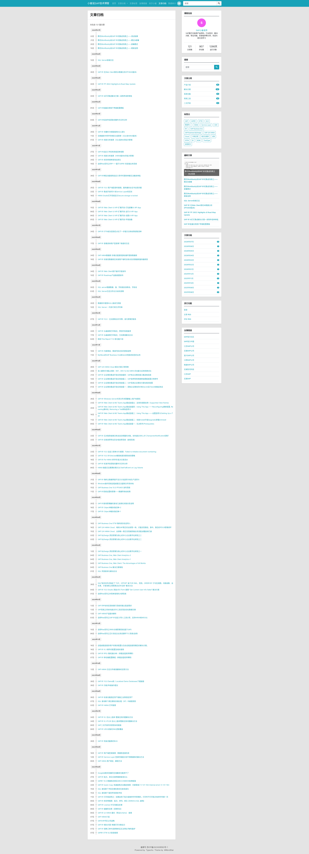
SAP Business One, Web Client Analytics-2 (114, 555)
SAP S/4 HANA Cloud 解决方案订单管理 (113, 367)
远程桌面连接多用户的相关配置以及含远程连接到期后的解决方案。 (123, 645)
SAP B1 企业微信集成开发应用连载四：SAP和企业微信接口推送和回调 (124, 375)
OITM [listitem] (187, 140)
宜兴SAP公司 (189, 355)
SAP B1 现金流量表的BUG (108, 741)
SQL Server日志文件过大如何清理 (111, 291)
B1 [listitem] (193, 140)
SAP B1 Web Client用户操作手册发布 (112, 271)
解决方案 (187, 89)
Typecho (149, 850)
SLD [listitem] (207, 121)
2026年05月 (189, 251)
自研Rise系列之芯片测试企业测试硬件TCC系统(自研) (118, 633)
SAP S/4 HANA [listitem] (209, 133)
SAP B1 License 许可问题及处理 (110, 805)
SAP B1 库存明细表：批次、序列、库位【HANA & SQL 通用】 (121, 801)
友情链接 (143, 3)
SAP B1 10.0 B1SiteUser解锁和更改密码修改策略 (116, 456)
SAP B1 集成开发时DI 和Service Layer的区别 (115, 192)
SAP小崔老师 (201, 30)
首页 (114, 3)
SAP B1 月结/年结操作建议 (108, 685)
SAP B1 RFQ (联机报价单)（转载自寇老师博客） (116, 653)
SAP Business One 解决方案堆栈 (110, 567)
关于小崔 (153, 3)
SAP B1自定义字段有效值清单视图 (111, 152)
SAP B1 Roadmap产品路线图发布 (110, 275)
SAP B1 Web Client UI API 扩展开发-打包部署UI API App (119, 207)
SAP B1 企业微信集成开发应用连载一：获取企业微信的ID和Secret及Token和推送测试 (130, 387)
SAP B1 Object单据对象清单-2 (109, 507)
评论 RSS (187, 319)
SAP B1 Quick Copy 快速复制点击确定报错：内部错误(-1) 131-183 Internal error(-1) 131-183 (133, 785)
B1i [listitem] (186, 129)
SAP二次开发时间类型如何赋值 (109, 725)
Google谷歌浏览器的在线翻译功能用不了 (113, 773)
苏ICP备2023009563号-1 (157, 847)
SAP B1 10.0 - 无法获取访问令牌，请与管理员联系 (117, 319)
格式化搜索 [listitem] (205, 136)
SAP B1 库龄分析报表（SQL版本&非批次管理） (116, 140)
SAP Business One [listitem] (196, 129)
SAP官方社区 (189, 337)
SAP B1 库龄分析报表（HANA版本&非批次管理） (116, 156)
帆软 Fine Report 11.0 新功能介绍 (110, 339)
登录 (185, 310)
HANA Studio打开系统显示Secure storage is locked (118, 196)
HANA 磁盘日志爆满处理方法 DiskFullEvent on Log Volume (120, 468)
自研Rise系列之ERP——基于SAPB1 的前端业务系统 (117, 164)
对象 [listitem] (213, 136)
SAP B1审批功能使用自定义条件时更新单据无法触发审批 (119, 176)
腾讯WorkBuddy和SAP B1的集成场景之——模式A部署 (118, 40)
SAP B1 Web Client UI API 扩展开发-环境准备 (115, 219)
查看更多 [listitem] (188, 144)
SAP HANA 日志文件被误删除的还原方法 (113, 669)
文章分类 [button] (122, 3)
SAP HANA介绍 (104, 817)
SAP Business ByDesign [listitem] (193, 133)
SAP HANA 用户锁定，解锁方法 (110, 761)
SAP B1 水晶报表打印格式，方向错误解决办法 (115, 335)
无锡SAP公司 (189, 351)
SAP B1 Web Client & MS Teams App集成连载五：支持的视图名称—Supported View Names (133, 403)
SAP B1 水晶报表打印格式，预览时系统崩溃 (114, 331)
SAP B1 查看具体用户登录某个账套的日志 (113, 243)
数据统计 (172, 3)
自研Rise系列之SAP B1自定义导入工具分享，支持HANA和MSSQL (123, 618)
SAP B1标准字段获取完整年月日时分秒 (112, 120)
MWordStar (169, 850)
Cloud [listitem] (187, 136)
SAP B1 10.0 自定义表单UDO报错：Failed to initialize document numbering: (127, 452)
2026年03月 (189, 260)
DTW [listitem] (201, 121)
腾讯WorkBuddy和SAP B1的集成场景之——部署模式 (118, 44)
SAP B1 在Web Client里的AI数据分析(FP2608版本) (117, 72)
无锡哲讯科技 (189, 369)
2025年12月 (189, 274)
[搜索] (218, 3)
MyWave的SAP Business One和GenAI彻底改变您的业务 (119, 355)
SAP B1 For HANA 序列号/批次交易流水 (113, 460)
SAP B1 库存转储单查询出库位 (109, 160)
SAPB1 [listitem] (193, 121)
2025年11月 (188, 278)
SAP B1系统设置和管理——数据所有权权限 (114, 491)
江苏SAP (187, 374)
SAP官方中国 (189, 341)
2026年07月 (189, 242)
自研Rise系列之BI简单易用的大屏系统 (112, 594)
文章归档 (162, 3)
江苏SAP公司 (189, 346)
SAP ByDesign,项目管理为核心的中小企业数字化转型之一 (120, 551)
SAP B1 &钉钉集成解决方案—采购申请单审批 (115, 96)
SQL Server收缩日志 (106, 60)
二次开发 (187, 103)
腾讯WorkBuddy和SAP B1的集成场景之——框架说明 (118, 48)
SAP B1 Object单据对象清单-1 (109, 511)
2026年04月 (189, 255)
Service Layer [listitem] (206, 125)
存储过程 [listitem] (195, 136)
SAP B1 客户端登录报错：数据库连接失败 (113, 753)
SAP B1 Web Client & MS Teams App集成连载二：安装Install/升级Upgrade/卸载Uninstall (132, 420)
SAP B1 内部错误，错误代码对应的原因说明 (114, 351)
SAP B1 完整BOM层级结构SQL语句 (111, 132)
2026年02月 (189, 265)
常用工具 (187, 98)
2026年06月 (189, 246)
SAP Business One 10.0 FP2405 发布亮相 (114, 487)
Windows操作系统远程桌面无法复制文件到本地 (116, 483)
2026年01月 (189, 269)
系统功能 (187, 94)
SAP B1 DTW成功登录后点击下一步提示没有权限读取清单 (120, 231)
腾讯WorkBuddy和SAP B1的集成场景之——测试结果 (118, 36)
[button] (179, 3)
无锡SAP (187, 379)
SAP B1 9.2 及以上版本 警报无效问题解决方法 (115, 717)
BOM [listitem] (198, 140)
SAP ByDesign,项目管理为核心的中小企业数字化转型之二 (120, 539)
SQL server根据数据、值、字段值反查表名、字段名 (117, 287)
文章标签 (133, 3)
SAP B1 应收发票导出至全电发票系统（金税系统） (117, 440)
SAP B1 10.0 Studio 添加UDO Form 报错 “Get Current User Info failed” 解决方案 (128, 590)
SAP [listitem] (186, 121)
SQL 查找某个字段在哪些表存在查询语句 (113, 789)
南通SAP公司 (189, 365)
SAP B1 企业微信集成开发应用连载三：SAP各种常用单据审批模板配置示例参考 (128, 379)
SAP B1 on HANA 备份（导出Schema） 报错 (115, 813)
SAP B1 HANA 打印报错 (107, 705)
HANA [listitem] (196, 125)
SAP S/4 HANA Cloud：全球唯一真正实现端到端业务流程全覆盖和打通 (125, 531)
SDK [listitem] (215, 125)
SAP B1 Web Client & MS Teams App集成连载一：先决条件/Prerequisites (126, 424)
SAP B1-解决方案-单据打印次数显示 (111, 825)
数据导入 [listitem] (188, 125)
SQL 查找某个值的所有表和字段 (110, 793)
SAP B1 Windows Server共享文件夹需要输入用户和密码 (119, 399)
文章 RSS (187, 314)
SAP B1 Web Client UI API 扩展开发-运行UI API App (118, 211)
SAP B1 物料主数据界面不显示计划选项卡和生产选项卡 (118, 479)
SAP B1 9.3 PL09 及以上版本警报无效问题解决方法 (117, 721)
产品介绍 (187, 85)
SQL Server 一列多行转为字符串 (110, 307)
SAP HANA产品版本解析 (107, 614)
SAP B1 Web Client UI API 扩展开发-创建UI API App (118, 215)
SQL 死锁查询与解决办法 (107, 571)
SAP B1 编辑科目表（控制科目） (110, 809)
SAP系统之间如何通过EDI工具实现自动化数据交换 (117, 610)
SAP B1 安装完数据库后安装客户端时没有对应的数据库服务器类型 (123, 259)
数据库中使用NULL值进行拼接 (109, 303)
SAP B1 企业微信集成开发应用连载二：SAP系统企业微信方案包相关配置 (125, 383)
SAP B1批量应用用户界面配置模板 (111, 108)
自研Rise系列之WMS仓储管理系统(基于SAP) (115, 629)
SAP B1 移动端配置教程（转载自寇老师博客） (115, 657)
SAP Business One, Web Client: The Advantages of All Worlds (122, 563)
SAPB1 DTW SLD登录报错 (108, 833)
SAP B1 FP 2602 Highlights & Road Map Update (116, 84)
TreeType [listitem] (207, 140)
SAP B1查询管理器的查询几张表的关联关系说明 (116, 503)
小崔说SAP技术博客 (98, 3)
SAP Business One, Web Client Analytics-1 (114, 559)
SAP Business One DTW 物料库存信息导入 (114, 523)
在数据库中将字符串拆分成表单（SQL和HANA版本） (118, 136)
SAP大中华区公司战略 (106, 821)
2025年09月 (189, 288)
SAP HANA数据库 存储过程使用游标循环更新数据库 (117, 255)
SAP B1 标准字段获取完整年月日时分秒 (113, 464)
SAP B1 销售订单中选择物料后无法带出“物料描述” (117, 829)
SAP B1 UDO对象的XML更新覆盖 (110, 729)
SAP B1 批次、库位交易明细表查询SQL (113, 777)
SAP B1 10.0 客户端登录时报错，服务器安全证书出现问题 (120, 188)
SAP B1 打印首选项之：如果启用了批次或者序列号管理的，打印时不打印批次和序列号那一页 (133, 797)
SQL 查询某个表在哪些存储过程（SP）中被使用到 (117, 701)
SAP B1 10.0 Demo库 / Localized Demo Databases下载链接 (121, 681)
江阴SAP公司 (189, 360)
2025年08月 (189, 292)
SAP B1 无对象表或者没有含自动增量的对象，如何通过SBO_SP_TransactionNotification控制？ (134, 436)
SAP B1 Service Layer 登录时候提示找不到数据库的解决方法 (121, 757)
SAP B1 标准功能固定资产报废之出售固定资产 (115, 697)
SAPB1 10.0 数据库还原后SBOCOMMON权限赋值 (117, 781)
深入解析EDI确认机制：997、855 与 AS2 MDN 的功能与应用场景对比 (124, 371)
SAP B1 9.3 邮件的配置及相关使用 (111, 649)
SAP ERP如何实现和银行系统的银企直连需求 (115, 606)
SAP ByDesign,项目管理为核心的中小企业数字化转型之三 (120, 535)
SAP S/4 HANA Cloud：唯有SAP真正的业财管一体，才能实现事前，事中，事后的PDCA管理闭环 (134, 527)
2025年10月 (189, 283)
